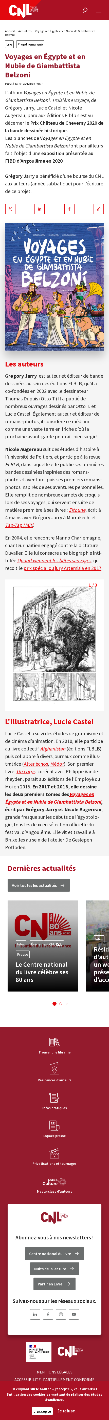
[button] (54, 1004)
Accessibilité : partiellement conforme (54, 1379)
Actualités (24, 31)
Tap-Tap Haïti (19, 525)
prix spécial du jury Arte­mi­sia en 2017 (62, 568)
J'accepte (42, 1411)
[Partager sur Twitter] (10, 209)
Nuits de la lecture (50, 1268)
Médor (57, 764)
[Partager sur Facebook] (69, 209)
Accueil (10, 31)
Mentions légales (54, 1371)
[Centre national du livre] (24, 11)
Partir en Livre (50, 1283)
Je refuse (66, 1411)
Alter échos (36, 764)
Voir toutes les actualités (34, 885)
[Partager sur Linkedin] (39, 209)
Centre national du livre (50, 1253)
